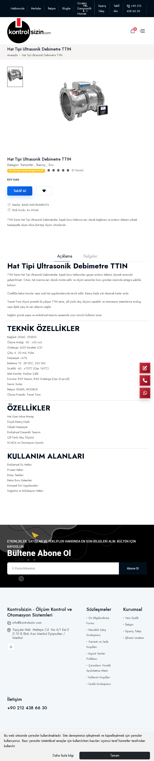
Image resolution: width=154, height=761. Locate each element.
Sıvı (51, 165)
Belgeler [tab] (90, 256)
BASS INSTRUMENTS (35, 205)
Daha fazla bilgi (63, 755)
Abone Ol (133, 568)
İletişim (52, 8)
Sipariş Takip (133, 631)
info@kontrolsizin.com (27, 622)
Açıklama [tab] (64, 256)
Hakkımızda (17, 8)
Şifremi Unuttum (134, 638)
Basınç (41, 165)
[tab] (15, 77)
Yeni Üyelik (132, 618)
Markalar (36, 8)
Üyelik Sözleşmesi (99, 684)
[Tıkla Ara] (145, 380)
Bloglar (66, 8)
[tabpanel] (84, 107)
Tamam (114, 755)
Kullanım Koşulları (99, 677)
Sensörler (26, 165)
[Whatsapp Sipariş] (145, 393)
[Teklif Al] (145, 368)
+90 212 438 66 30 (27, 707)
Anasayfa (12, 55)
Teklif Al (19, 191)
